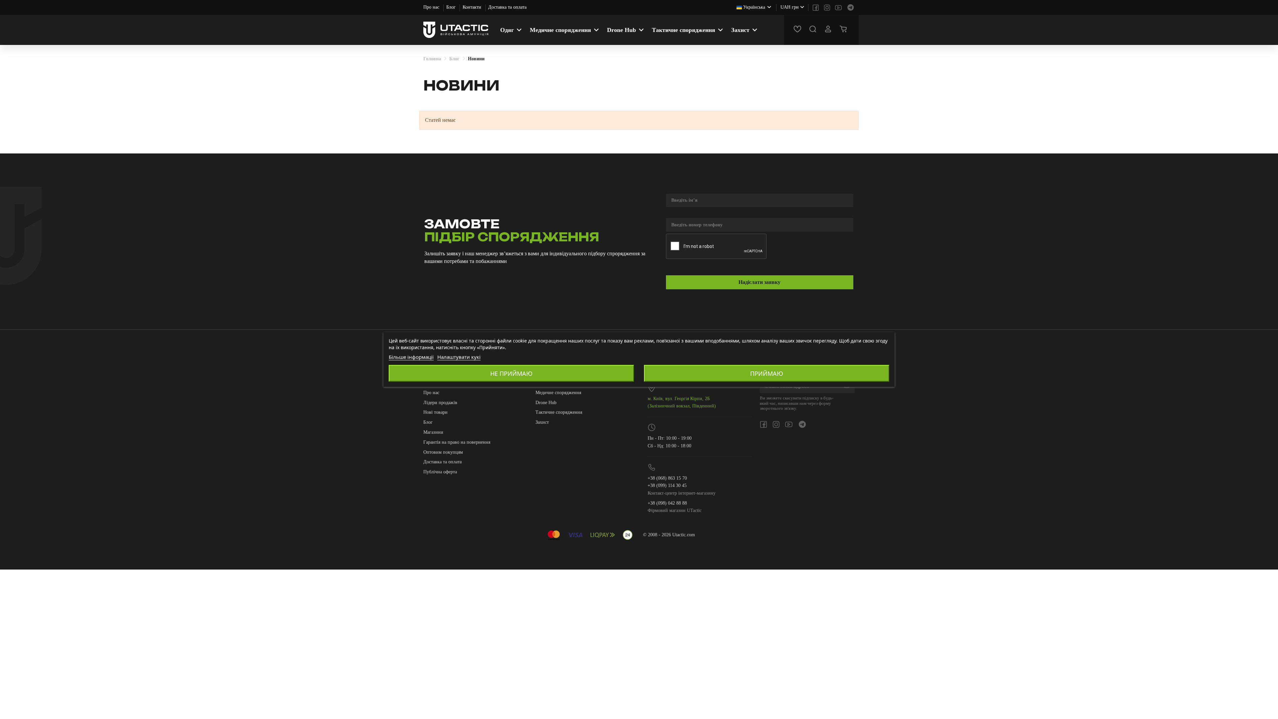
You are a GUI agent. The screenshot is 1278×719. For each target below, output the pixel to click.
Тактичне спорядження (558, 412)
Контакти (473, 7)
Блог (451, 7)
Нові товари (435, 412)
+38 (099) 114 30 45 (667, 485)
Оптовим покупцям (443, 452)
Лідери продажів (440, 402)
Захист (542, 422)
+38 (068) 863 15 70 (667, 478)
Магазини (433, 432)
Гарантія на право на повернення (456, 442)
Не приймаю (511, 373)
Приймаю (766, 373)
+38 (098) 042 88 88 (667, 503)
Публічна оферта (440, 471)
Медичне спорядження (558, 392)
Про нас (432, 7)
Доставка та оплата (507, 7)
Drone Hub (545, 402)
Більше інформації (411, 357)
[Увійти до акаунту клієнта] (829, 30)
